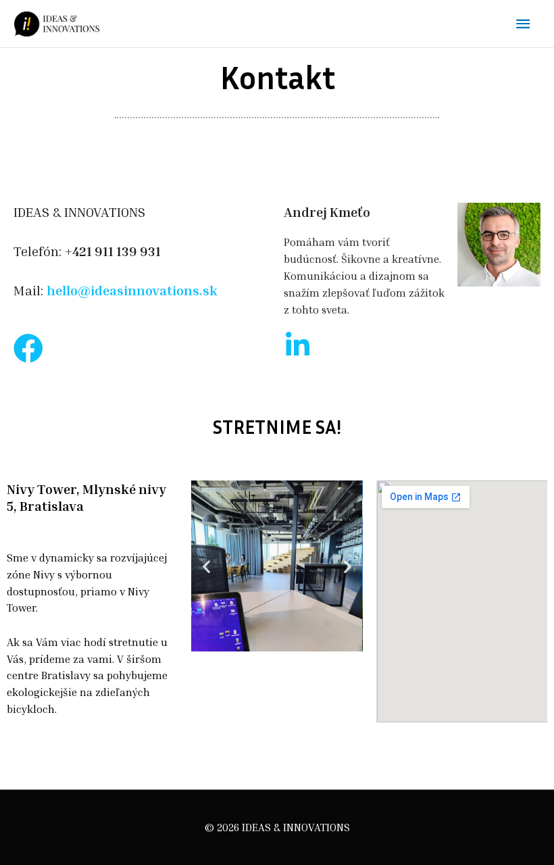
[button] (206, 566)
